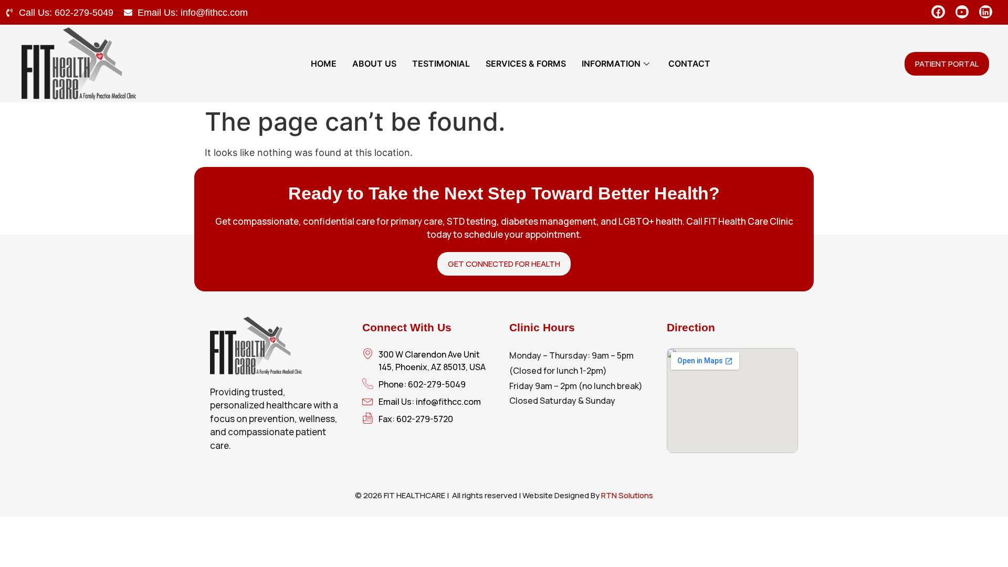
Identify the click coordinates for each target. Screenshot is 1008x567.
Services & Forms (526, 63)
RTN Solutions (627, 495)
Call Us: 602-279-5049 (66, 12)
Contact (689, 63)
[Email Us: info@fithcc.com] (128, 12)
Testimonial (441, 63)
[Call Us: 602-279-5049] (9, 12)
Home (324, 63)
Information (611, 63)
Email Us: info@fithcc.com (193, 12)
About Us (374, 63)
